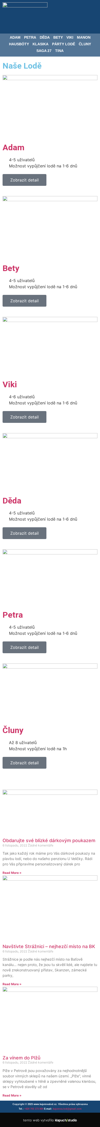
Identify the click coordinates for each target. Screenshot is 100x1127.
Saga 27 (44, 51)
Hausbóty (19, 44)
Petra (30, 37)
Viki (69, 37)
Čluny (85, 44)
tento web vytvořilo (50, 1120)
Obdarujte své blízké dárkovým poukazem (49, 840)
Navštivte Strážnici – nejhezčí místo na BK (49, 946)
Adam (15, 37)
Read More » (12, 873)
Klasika (40, 44)
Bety (58, 37)
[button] (91, 6)
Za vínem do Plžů (22, 1057)
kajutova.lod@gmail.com (67, 1109)
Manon (84, 37)
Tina (59, 51)
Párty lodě (63, 44)
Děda (45, 37)
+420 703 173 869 (33, 1109)
